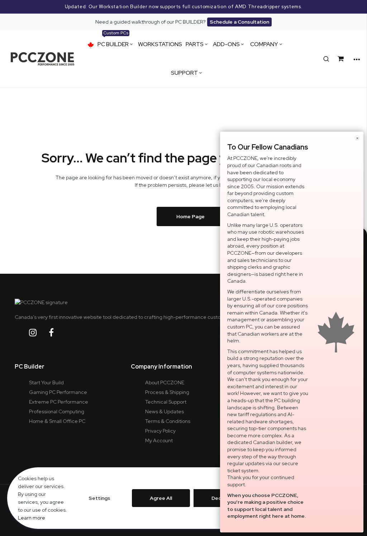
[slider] (183, 7)
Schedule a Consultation (239, 22)
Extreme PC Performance (58, 402)
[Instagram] (38, 333)
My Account (159, 440)
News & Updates (164, 411)
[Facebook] (57, 333)
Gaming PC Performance (58, 392)
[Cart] (342, 59)
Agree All (161, 498)
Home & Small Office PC (57, 421)
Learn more (31, 518)
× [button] (357, 138)
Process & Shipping (167, 392)
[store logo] (42, 58)
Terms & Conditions (167, 421)
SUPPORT (184, 73)
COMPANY (264, 44)
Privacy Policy (160, 431)
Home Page (190, 216)
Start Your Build (46, 382)
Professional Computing (56, 411)
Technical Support (165, 402)
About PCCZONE (164, 382)
